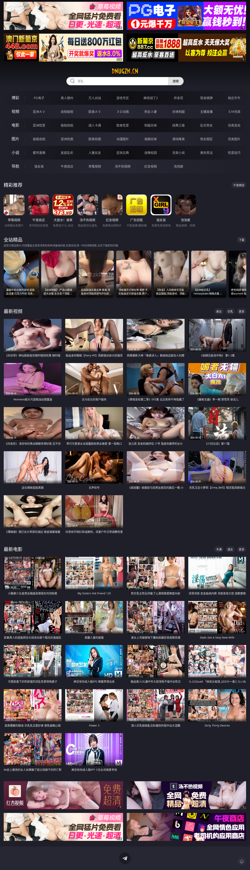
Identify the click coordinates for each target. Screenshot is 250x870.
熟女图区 (206, 139)
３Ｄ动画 (122, 111)
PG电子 (39, 98)
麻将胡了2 (151, 98)
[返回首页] (241, 861)
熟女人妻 (150, 111)
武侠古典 (122, 153)
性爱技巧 (234, 153)
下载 (241, 240)
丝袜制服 (178, 111)
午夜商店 (67, 166)
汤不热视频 (122, 166)
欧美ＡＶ (94, 111)
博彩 (15, 97)
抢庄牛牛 (234, 98)
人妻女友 (94, 153)
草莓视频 (94, 166)
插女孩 (39, 166)
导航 (15, 166)
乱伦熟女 (206, 125)
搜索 (176, 81)
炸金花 (178, 98)
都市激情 (39, 153)
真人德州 (67, 98)
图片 (15, 139)
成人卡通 (94, 125)
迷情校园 (150, 153)
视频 (15, 111)
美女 (219, 311)
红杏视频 (150, 166)
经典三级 (178, 125)
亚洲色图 (67, 139)
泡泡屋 (178, 166)
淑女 (230, 549)
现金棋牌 (206, 98)
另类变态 (234, 125)
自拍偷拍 (67, 111)
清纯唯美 (178, 139)
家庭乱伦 (67, 153)
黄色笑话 (206, 153)
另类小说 (178, 153)
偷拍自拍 (67, 125)
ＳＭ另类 (234, 111)
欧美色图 (94, 139)
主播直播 (206, 111)
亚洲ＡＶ (39, 111)
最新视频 (13, 311)
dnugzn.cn (125, 71)
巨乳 (230, 311)
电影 (15, 125)
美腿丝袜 (150, 139)
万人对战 (94, 98)
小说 (15, 152)
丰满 (219, 549)
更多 (241, 311)
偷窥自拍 (39, 139)
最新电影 (13, 549)
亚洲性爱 (39, 125)
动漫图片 (122, 139)
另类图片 (234, 139)
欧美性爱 (122, 125)
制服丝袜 (150, 125)
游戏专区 (122, 98)
